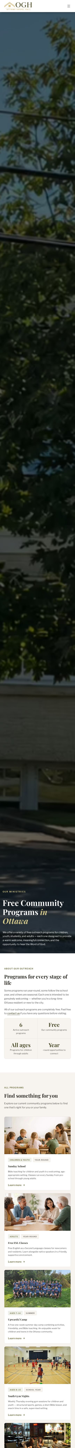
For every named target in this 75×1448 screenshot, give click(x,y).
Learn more (14, 1185)
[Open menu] (69, 6)
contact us (13, 1013)
